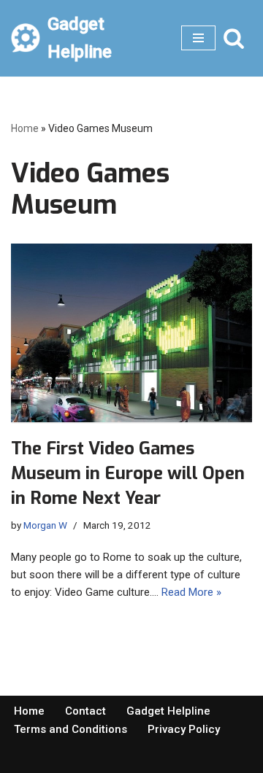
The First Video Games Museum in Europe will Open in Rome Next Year (128, 473)
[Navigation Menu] (198, 38)
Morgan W (45, 525)
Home (25, 128)
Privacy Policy (184, 729)
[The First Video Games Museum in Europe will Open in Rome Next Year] (131, 333)
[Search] (234, 38)
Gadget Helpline (168, 711)
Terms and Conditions (70, 729)
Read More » (191, 592)
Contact (85, 711)
